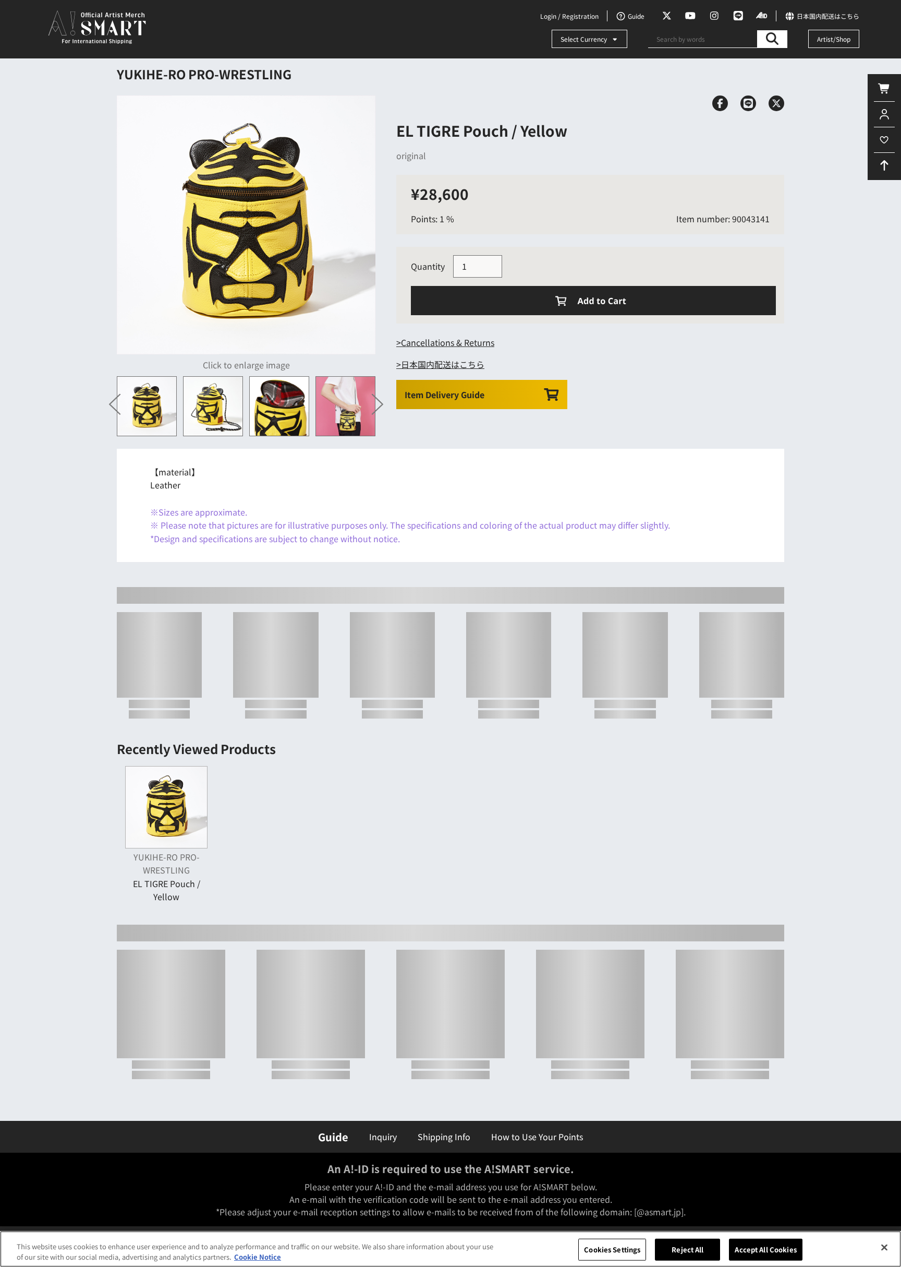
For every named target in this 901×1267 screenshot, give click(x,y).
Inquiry (383, 1136)
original (411, 155)
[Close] (884, 1247)
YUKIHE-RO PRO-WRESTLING (204, 74)
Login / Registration (569, 15)
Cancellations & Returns (447, 342)
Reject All (687, 1249)
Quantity (428, 266)
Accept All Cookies (765, 1249)
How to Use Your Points (537, 1136)
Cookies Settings (612, 1249)
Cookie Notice (257, 1256)
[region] (450, 1249)
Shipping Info (444, 1136)
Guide (333, 1136)
